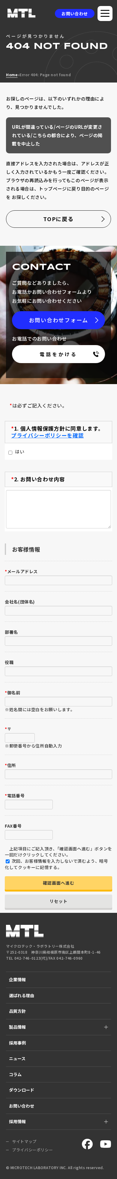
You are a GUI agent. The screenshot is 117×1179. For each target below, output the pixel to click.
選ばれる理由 (21, 995)
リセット (59, 901)
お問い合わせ (75, 14)
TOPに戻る (58, 219)
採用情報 (17, 1121)
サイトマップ (24, 1141)
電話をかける (58, 354)
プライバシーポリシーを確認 (47, 435)
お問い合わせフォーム (58, 320)
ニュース (17, 1058)
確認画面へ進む (58, 883)
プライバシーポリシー (32, 1150)
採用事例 (17, 1043)
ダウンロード (21, 1090)
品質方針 (17, 1011)
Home (12, 74)
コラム (15, 1074)
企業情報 (17, 979)
